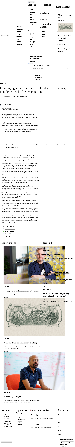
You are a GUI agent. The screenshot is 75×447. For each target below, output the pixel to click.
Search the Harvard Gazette (41, 65)
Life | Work (34, 424)
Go (67, 68)
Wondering (44, 13)
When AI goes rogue (12, 396)
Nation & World (3, 83)
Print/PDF (7, 236)
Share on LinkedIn (9, 231)
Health (44, 268)
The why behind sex (51, 254)
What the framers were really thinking (65, 37)
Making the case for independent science (65, 17)
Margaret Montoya (6, 115)
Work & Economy (47, 289)
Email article (8, 233)
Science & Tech (47, 250)
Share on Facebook (10, 229)
